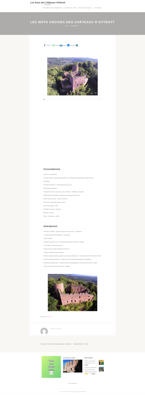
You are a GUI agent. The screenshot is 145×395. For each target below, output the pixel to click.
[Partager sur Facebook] (46, 45)
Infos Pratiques (84, 8)
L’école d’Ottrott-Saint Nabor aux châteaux (56, 344)
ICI (51, 372)
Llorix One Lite (63, 391)
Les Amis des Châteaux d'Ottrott (47, 2)
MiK (67, 26)
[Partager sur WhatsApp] (55, 45)
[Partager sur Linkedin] (63, 45)
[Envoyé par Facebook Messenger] (71, 45)
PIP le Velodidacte (72, 383)
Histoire (97, 8)
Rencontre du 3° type (81, 344)
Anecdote (49, 316)
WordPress (83, 391)
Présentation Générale (52, 8)
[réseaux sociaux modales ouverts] (76, 45)
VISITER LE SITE (70, 8)
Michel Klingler (56, 328)
